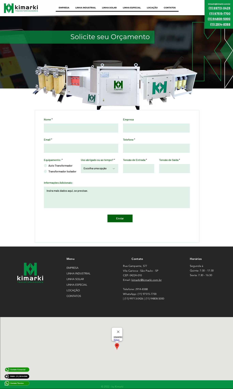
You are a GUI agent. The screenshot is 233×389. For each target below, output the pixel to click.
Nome (47, 119)
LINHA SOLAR (75, 279)
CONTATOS (74, 296)
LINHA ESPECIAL (77, 284)
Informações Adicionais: (58, 182)
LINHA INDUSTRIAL (78, 273)
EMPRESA (72, 267)
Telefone (128, 139)
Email (47, 139)
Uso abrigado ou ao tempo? (97, 160)
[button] (85, 7)
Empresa (128, 119)
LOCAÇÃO (73, 290)
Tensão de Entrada (134, 160)
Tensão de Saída (168, 160)
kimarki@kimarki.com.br (147, 280)
